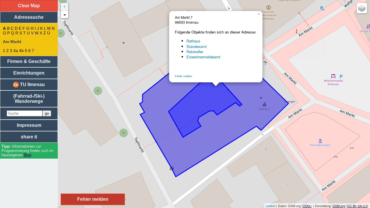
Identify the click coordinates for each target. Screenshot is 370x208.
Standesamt (196, 46)
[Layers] (362, 8)
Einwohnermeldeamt (203, 57)
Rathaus (193, 41)
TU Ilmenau (32, 84)
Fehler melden (183, 76)
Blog (27, 155)
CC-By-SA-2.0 (357, 205)
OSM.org (338, 205)
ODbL (307, 205)
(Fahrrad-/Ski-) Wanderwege (29, 99)
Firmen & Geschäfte (29, 61)
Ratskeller (194, 51)
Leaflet (270, 205)
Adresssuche (29, 17)
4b (21, 50)
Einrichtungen (29, 72)
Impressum (29, 125)
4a (15, 50)
